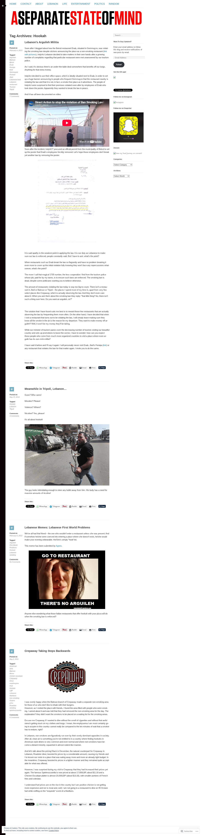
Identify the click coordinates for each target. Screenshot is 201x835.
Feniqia (12, 67)
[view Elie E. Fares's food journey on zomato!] (127, 153)
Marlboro (13, 696)
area (11, 669)
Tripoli (12, 89)
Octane (12, 701)
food (11, 70)
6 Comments (14, 717)
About (39, 4)
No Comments (15, 562)
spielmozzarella (15, 710)
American (13, 666)
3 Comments (14, 416)
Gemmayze (14, 72)
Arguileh (13, 57)
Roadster (13, 705)
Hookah (12, 75)
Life (64, 4)
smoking (13, 555)
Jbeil (11, 77)
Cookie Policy (54, 831)
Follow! (119, 65)
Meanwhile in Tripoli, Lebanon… (46, 388)
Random (114, 4)
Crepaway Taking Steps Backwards (47, 650)
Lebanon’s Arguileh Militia (42, 42)
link (104, 345)
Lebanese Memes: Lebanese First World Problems (57, 527)
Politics (99, 4)
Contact (26, 4)
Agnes (59, 546)
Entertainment (80, 4)
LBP (11, 691)
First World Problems (14, 546)
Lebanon (52, 4)
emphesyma (14, 683)
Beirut (12, 62)
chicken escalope (16, 676)
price (11, 703)
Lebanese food (15, 80)
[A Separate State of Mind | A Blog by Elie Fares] (77, 28)
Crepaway (13, 678)
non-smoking (14, 698)
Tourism (12, 87)
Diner (12, 681)
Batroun (12, 60)
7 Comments (14, 96)
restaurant (13, 84)
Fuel (11, 686)
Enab (12, 65)
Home (13, 4)
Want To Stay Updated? (122, 42)
